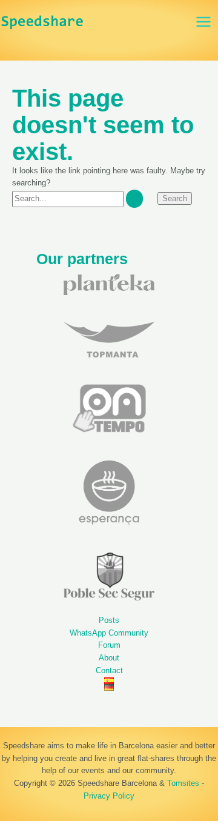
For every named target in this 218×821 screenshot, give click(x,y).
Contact (109, 670)
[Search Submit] (134, 198)
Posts (109, 620)
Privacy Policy (109, 795)
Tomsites (183, 783)
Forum (109, 645)
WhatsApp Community (109, 632)
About (109, 657)
